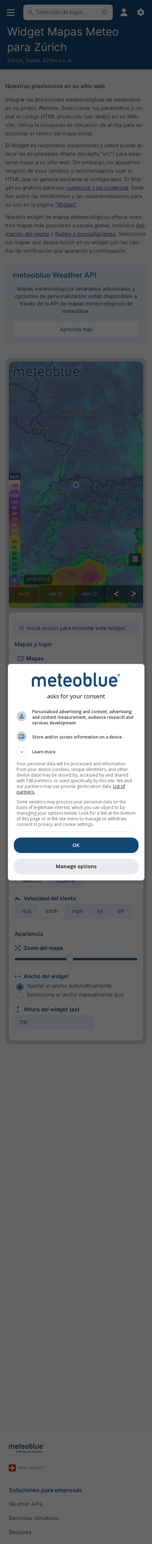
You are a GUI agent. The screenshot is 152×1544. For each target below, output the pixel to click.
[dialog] (76, 772)
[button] (76, 752)
